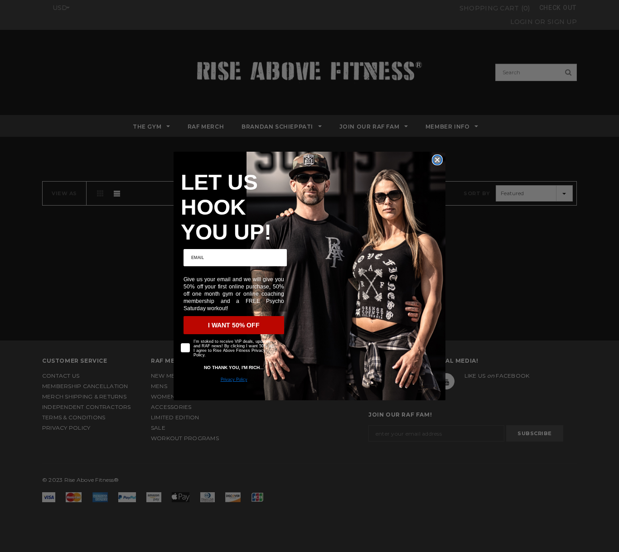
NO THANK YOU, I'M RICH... (234, 367)
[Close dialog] (437, 159)
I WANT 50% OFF (234, 325)
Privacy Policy (234, 379)
